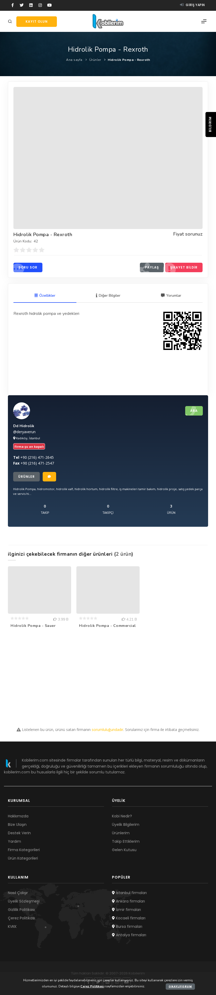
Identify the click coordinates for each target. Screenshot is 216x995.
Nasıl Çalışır (18, 892)
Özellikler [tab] (47, 295)
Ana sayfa (74, 60)
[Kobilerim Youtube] (49, 5)
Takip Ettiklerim (126, 841)
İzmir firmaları (128, 909)
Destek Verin (19, 833)
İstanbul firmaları (131, 892)
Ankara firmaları (130, 901)
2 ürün (123, 554)
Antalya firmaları (130, 935)
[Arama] (11, 22)
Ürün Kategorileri (23, 858)
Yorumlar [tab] (173, 295)
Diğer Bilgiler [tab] (109, 295)
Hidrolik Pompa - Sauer (33, 625)
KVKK (12, 926)
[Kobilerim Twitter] (21, 5)
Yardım (14, 841)
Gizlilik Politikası (21, 909)
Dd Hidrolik (23, 425)
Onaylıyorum (180, 986)
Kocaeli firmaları (130, 918)
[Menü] (204, 21)
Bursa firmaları (128, 926)
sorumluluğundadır (107, 729)
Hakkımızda (18, 816)
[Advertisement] (108, 679)
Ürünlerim (121, 833)
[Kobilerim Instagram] (40, 5)
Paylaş (152, 267)
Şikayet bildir (184, 267)
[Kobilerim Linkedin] (31, 5)
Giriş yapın (195, 5)
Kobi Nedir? (122, 816)
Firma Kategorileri (24, 849)
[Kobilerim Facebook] (12, 5)
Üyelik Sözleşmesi (24, 901)
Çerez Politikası (21, 918)
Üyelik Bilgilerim (125, 824)
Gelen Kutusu (124, 849)
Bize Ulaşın (17, 824)
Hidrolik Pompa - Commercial (107, 625)
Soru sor (27, 267)
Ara (194, 410)
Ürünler (95, 60)
